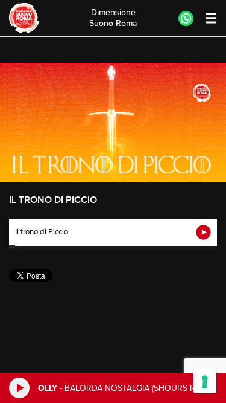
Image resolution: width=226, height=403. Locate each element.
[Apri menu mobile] (205, 18)
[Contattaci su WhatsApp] (185, 18)
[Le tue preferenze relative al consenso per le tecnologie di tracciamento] (204, 381)
